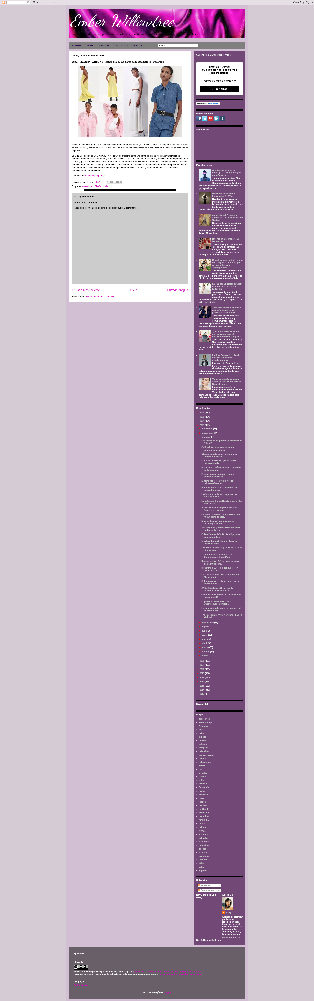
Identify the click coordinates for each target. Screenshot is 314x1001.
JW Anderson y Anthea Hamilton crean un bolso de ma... (221, 528)
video (201, 863)
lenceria (203, 805)
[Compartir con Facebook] (117, 182)
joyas (201, 798)
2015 (202, 686)
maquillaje (204, 816)
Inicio (133, 290)
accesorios (204, 719)
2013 (202, 694)
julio (205, 631)
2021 (202, 665)
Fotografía (204, 787)
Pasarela (203, 834)
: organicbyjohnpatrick (94, 175)
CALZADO (104, 45)
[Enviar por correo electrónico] (108, 182)
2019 (202, 673)
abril (205, 643)
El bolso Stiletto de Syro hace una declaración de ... (218, 462)
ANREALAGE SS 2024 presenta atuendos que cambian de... (217, 589)
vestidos (203, 859)
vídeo (201, 867)
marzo (205, 647)
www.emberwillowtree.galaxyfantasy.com (180, 974)
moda (105, 186)
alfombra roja (205, 722)
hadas (202, 791)
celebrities (204, 751)
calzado (203, 744)
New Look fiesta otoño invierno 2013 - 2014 (223, 195)
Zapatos (203, 870)
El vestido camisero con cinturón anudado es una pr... (218, 475)
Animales (203, 726)
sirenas (202, 849)
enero (205, 655)
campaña (203, 747)
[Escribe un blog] (111, 182)
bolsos (202, 740)
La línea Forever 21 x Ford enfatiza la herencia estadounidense (225, 358)
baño (201, 733)
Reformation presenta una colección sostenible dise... (219, 488)
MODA (90, 45)
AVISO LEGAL (81, 985)
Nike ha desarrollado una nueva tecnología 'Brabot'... (217, 522)
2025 (202, 417)
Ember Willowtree (122, 21)
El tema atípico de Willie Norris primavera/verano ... (217, 482)
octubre (206, 437)
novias (202, 831)
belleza (202, 737)
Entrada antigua (177, 290)
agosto (206, 626)
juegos (202, 802)
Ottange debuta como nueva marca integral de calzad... (219, 455)
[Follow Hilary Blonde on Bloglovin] (208, 104)
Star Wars (204, 852)
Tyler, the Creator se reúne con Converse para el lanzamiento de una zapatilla (226, 334)
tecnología (204, 856)
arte (201, 729)
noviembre (208, 433)
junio (205, 635)
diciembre (207, 428)
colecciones (88, 186)
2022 (202, 661)
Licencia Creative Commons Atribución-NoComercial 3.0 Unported (167, 971)
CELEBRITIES (121, 45)
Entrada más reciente (86, 290)
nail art (202, 827)
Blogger (167, 992)
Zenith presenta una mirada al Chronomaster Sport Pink (216, 555)
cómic (202, 766)
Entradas (205, 885)
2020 (202, 669)
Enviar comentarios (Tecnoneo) (100, 297)
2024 (202, 421)
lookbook (203, 809)
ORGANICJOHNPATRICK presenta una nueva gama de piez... (220, 515)
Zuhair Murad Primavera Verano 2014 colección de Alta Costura (227, 217)
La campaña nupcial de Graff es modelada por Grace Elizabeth (226, 286)
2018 (202, 677)
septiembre (208, 622)
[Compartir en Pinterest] (120, 182)
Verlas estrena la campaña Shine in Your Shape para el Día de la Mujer (226, 381)
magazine (204, 812)
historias (203, 794)
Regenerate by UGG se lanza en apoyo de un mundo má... (220, 562)
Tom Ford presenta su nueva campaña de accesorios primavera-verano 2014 (226, 310)
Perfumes (204, 841)
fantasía (203, 784)
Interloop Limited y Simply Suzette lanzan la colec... (219, 542)
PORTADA (76, 45)
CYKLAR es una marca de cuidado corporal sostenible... (218, 448)
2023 (202, 425)
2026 (202, 412)
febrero (206, 651)
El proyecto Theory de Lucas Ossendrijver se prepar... (216, 602)
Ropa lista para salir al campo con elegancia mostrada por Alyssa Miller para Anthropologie (227, 264)
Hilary (228, 912)
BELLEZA (137, 45)
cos (200, 769)
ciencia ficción (206, 755)
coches (202, 758)
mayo (205, 639)
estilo (201, 780)
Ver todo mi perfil (231, 937)
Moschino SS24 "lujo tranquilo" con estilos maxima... (219, 569)
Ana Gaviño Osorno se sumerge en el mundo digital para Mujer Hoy (227, 172)
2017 (202, 681)
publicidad (204, 845)
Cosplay (203, 773)
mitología (204, 820)
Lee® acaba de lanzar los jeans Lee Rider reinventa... (219, 495)
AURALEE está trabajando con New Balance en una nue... (219, 509)
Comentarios (207, 890)
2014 (202, 690)
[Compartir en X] (114, 182)
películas (203, 838)
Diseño (98, 186)
